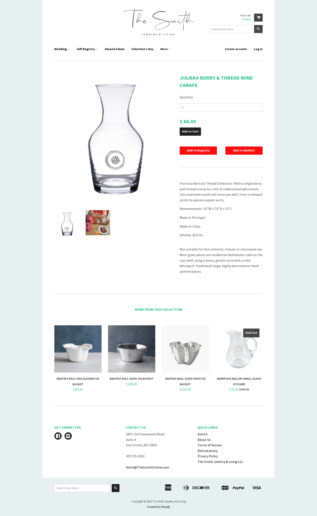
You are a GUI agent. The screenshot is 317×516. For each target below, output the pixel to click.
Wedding (60, 49)
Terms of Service (210, 445)
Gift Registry (86, 49)
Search (202, 434)
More (164, 49)
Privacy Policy (208, 456)
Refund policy (208, 450)
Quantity (186, 97)
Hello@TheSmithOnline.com (147, 467)
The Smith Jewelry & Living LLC (220, 461)
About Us (204, 439)
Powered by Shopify (158, 506)
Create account (236, 49)
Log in (258, 49)
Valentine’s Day (142, 49)
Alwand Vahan (114, 49)
